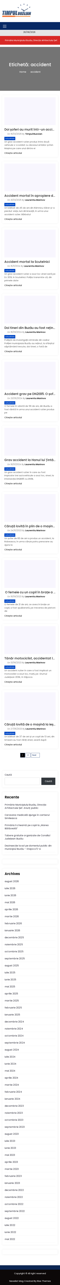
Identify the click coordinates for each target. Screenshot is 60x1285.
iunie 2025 (10, 979)
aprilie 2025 (11, 993)
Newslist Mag (16, 1281)
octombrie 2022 (14, 1204)
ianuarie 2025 (12, 1014)
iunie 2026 (10, 895)
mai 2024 (10, 1070)
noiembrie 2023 (14, 1113)
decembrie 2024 (14, 1021)
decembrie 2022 (14, 1190)
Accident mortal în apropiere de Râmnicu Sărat (30, 196)
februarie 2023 (13, 1176)
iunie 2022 (10, 1232)
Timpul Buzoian (33, 133)
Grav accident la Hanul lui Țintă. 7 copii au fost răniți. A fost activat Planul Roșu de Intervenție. (30, 460)
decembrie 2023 (14, 1106)
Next (34, 755)
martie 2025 (12, 1000)
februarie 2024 (13, 1092)
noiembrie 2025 (14, 944)
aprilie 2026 (11, 909)
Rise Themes (44, 1281)
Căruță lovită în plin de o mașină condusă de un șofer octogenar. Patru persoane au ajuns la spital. (30, 526)
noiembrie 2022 (14, 1197)
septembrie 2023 (15, 1127)
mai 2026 (10, 902)
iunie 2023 (10, 1148)
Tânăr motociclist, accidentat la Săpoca (30, 658)
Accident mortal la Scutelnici (27, 262)
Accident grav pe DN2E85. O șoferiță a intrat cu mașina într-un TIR (30, 394)
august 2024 (12, 1049)
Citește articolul (13, 153)
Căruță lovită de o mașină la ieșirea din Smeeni (30, 724)
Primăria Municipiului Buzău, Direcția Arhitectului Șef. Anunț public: (25, 806)
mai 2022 (10, 1239)
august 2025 (12, 965)
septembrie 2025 (15, 958)
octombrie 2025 (14, 951)
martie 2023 (12, 1169)
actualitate (9, 138)
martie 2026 (12, 916)
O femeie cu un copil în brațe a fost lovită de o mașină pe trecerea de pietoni (30, 592)
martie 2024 (12, 1084)
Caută (8, 774)
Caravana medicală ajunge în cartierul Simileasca (27, 816)
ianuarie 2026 (12, 930)
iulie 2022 (10, 1225)
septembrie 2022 (15, 1211)
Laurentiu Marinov (35, 200)
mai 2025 (10, 986)
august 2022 (12, 1218)
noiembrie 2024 (14, 1028)
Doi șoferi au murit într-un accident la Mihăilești (30, 129)
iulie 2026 (10, 888)
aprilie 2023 (11, 1162)
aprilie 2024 (11, 1077)
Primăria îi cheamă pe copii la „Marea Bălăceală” (26, 827)
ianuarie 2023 (12, 1183)
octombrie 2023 (14, 1120)
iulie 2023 (10, 1141)
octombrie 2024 (14, 1035)
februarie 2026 (13, 923)
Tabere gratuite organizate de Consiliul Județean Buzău (27, 837)
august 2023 (12, 1134)
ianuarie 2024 (12, 1099)
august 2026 (12, 881)
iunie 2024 (10, 1063)
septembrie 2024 (15, 1042)
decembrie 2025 (14, 937)
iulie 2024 (10, 1056)
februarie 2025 (13, 1007)
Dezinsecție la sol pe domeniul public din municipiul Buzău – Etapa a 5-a (28, 847)
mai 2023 (10, 1155)
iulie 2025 (10, 972)
